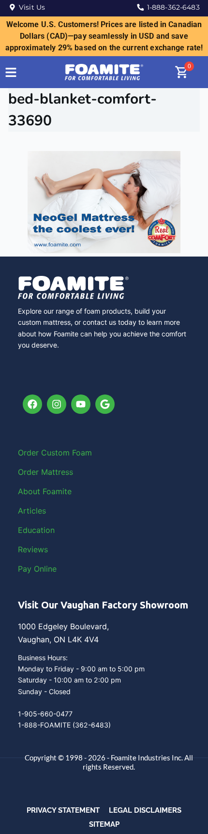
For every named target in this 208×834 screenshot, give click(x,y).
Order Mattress (45, 472)
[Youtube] (80, 404)
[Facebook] (32, 404)
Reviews (33, 549)
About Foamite (45, 491)
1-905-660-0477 (45, 714)
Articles (32, 511)
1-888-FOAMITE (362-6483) (64, 725)
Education (36, 530)
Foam (82, 452)
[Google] (105, 404)
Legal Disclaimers (145, 810)
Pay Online (37, 569)
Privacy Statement (63, 810)
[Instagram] (56, 404)
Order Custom (45, 452)
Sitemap (104, 824)
